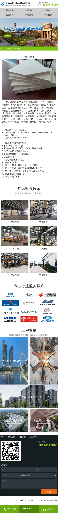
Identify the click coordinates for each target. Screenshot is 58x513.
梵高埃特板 (17, 48)
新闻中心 (9, 15)
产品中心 (48, 10)
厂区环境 (15, 222)
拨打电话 (11, 509)
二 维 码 (50, 509)
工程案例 (29, 15)
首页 (1, 48)
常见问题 (22, 437)
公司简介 (29, 10)
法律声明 (33, 437)
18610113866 (47, 445)
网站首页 (9, 10)
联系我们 (48, 15)
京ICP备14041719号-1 (9, 504)
